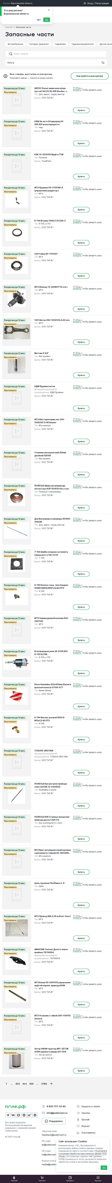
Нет (39, 20)
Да (46, 20)
